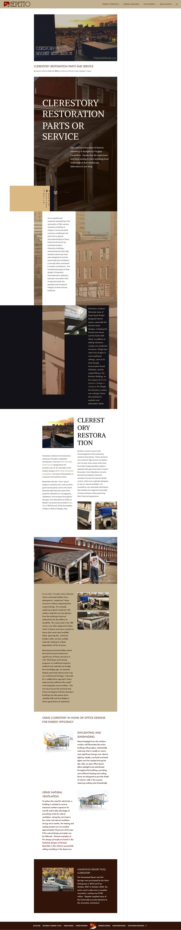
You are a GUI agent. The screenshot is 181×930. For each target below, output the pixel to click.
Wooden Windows (69, 926)
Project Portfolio (110, 4)
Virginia (88, 71)
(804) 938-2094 (165, 4)
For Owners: (149, 4)
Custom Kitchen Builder (119, 926)
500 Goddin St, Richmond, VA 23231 (52, 926)
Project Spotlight (79, 71)
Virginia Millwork (131, 4)
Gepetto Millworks (42, 71)
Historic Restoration (81, 926)
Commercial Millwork (104, 926)
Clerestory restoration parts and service (63, 66)
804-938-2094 (36, 926)
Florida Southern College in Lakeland (97, 383)
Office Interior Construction (136, 926)
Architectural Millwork (66, 71)
